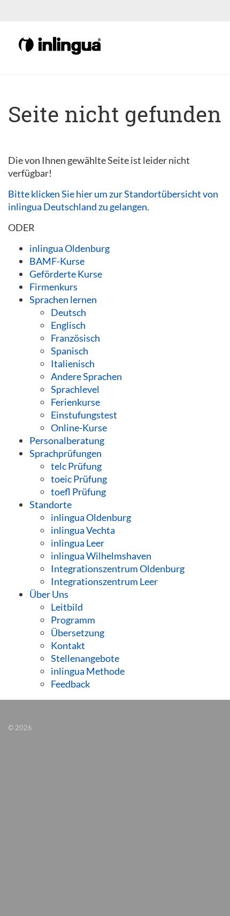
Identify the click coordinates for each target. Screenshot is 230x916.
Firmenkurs (53, 287)
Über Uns (48, 594)
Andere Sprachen (86, 376)
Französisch (75, 338)
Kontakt (68, 645)
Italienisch (73, 363)
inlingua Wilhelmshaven (101, 556)
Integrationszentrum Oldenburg (118, 568)
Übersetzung (77, 632)
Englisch (68, 325)
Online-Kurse (79, 427)
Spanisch (69, 351)
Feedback (70, 684)
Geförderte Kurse (65, 274)
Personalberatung (66, 440)
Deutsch (68, 312)
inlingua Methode (88, 671)
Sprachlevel (75, 389)
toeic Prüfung (79, 479)
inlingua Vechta (83, 530)
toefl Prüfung (78, 492)
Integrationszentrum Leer (104, 581)
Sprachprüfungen (65, 453)
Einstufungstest (84, 415)
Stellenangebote (85, 658)
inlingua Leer (77, 543)
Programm (73, 620)
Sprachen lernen (63, 299)
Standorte (50, 504)
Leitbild (67, 607)
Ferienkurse (75, 402)
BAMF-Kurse (57, 261)
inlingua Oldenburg (69, 248)
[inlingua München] (60, 45)
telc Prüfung (76, 466)
